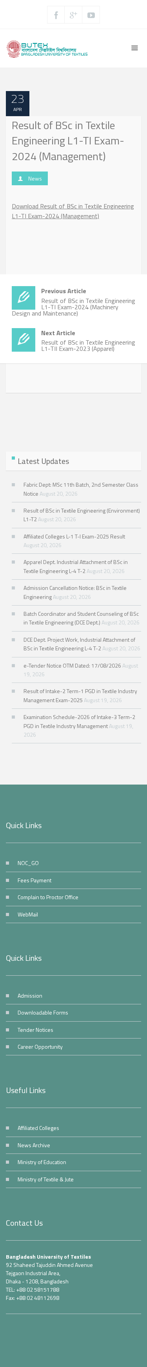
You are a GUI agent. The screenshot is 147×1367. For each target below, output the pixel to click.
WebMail (28, 914)
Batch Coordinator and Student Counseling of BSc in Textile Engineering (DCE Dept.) (81, 618)
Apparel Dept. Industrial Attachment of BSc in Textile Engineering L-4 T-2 (76, 566)
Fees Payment (34, 880)
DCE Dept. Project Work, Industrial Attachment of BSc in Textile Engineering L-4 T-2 (79, 643)
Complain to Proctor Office (48, 897)
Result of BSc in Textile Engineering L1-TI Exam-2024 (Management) (68, 140)
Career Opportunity (40, 1046)
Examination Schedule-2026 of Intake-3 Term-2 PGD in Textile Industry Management (79, 721)
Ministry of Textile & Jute (46, 1179)
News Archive (34, 1145)
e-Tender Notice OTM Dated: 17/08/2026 (72, 665)
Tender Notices (35, 1030)
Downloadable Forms (43, 1012)
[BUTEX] (49, 48)
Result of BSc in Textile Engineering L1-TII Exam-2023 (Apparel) (88, 341)
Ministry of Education (42, 1162)
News (35, 178)
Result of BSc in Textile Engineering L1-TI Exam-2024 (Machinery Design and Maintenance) (73, 302)
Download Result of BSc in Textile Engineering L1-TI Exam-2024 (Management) (73, 211)
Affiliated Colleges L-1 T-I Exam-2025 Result (74, 536)
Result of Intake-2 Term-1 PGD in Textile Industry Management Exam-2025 (80, 695)
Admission (30, 995)
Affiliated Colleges (38, 1128)
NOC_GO (28, 863)
